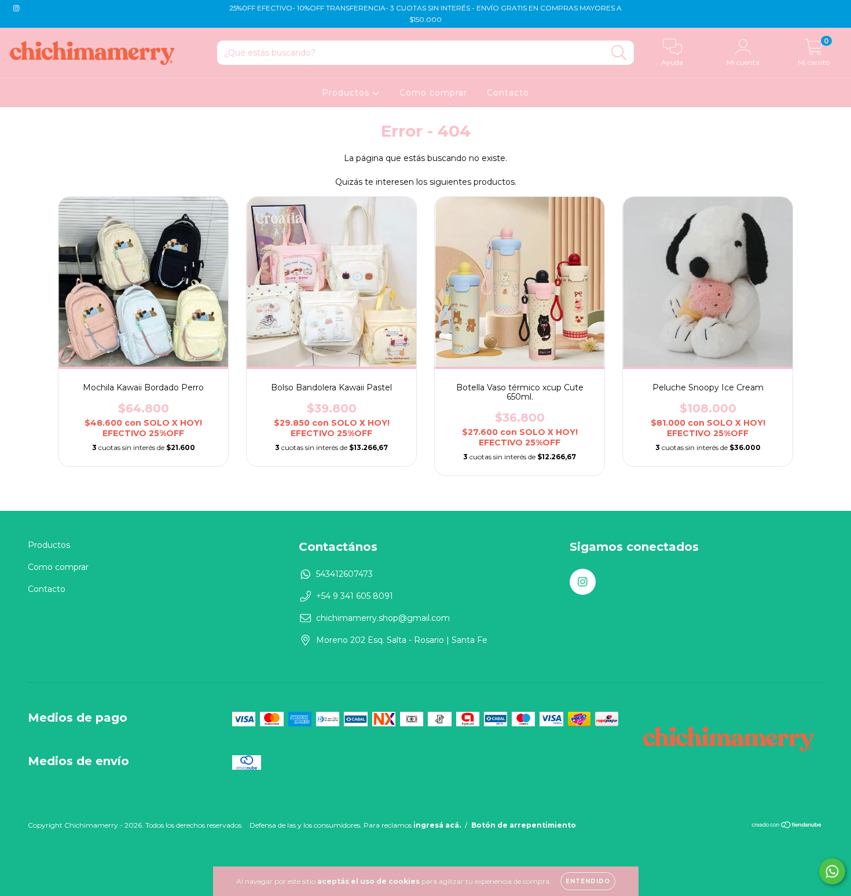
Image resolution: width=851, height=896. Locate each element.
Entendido (588, 881)
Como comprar (433, 92)
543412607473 (344, 574)
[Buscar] (619, 53)
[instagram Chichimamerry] (16, 8)
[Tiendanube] (787, 825)
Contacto (508, 92)
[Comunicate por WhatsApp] (832, 871)
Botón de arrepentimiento (523, 825)
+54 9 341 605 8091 (354, 596)
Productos (347, 92)
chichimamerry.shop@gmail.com (383, 618)
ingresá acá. (437, 825)
